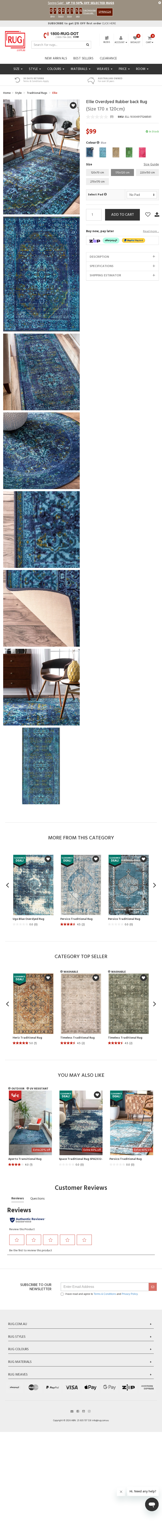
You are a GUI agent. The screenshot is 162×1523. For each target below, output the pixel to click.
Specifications (101, 266)
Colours (54, 69)
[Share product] (157, 215)
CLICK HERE (82, 23)
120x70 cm (97, 172)
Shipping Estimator (105, 275)
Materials (79, 69)
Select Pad (96, 195)
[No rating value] (98, 117)
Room (141, 69)
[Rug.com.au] (15, 40)
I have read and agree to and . (101, 1294)
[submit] (152, 1287)
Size (17, 69)
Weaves (103, 69)
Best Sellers (83, 58)
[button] (98, 142)
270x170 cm (97, 181)
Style (34, 69)
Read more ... (151, 231)
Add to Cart (122, 215)
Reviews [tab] (17, 1198)
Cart (148, 42)
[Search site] (87, 45)
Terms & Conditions (105, 1294)
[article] (33, 891)
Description (99, 256)
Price (123, 69)
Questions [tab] (37, 1198)
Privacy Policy (130, 1294)
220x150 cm (147, 172)
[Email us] (71, 1411)
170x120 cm (122, 172)
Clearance (108, 58)
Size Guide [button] (151, 164)
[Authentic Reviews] (27, 1220)
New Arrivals (56, 58)
